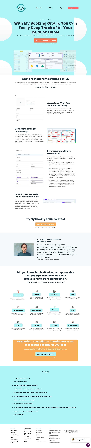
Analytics (26, 439)
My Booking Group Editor (28, 434)
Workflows (13, 442)
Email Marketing (14, 441)
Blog (12, 437)
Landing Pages (14, 434)
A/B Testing (26, 436)
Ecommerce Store (15, 435)
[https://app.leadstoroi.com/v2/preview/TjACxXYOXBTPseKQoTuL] (21, 8)
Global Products (27, 438)
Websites (13, 432)
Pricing (25, 441)
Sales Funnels (14, 430)
